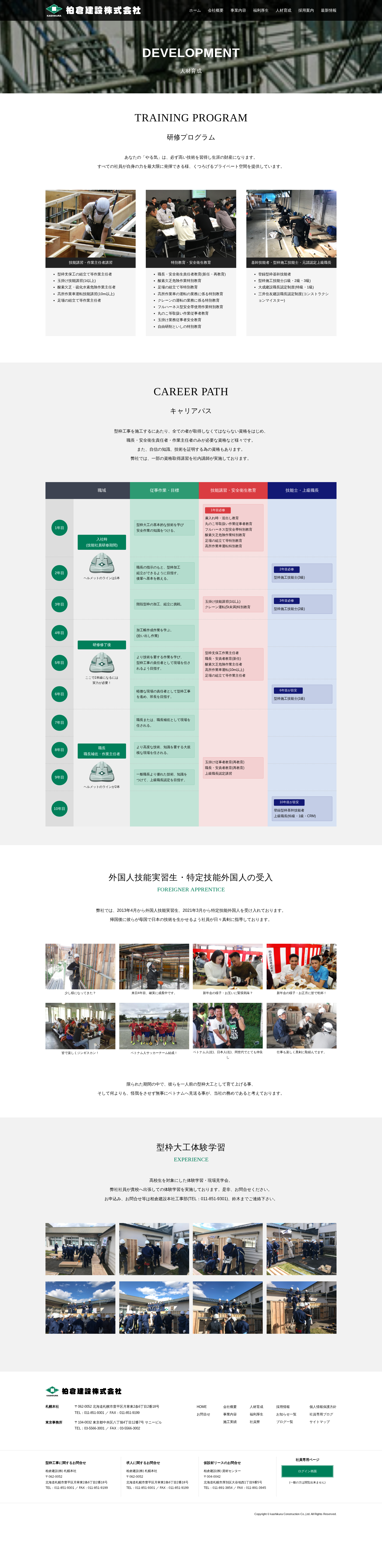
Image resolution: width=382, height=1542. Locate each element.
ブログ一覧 (284, 1422)
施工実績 (230, 1422)
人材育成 (283, 10)
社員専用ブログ (321, 1414)
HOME (202, 1407)
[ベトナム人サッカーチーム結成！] (154, 1046)
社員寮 (255, 1422)
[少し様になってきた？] (80, 986)
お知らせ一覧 (286, 1414)
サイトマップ (319, 1422)
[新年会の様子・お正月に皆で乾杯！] (302, 986)
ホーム (195, 10)
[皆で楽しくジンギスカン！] (80, 1046)
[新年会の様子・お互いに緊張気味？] (228, 986)
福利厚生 (261, 10)
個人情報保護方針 (323, 1407)
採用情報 (283, 1407)
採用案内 (306, 10)
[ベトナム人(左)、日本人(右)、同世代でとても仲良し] (228, 1045)
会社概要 (215, 10)
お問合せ (203, 1414)
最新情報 (329, 10)
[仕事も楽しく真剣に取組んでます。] (302, 1045)
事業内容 (238, 10)
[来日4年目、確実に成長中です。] (154, 986)
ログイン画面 (307, 1471)
